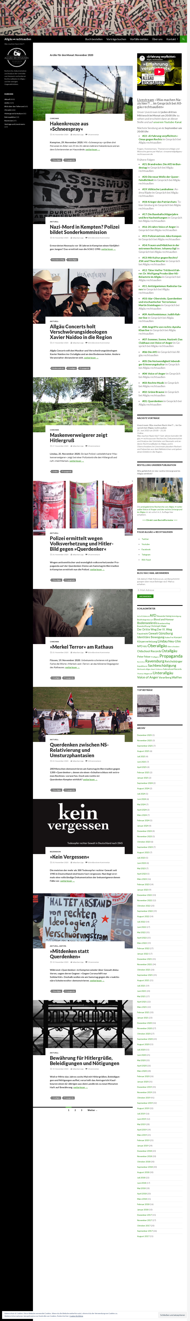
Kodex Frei (169, 637)
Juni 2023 (141, 863)
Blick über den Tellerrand (14, 106)
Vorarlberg (165, 677)
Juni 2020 (141, 1055)
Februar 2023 (143, 884)
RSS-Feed (146, 559)
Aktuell (54, 222)
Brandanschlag (58, 260)
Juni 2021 (141, 991)
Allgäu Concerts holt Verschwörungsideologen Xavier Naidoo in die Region (81, 331)
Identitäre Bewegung (150, 637)
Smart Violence (157, 669)
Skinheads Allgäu (144, 669)
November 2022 (144, 900)
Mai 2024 (141, 804)
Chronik (54, 118)
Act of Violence (143, 616)
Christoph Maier (159, 626)
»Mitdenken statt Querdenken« (69, 953)
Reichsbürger (174, 661)
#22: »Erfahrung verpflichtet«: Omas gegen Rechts (158, 137)
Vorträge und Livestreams (14, 124)
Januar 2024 (142, 825)
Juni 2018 (141, 1183)
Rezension (55, 852)
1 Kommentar (93, 134)
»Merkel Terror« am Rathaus (81, 647)
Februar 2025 (143, 772)
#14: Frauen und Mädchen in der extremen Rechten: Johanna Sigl (159, 247)
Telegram (146, 554)
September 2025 (145, 745)
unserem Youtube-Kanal (167, 122)
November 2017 (144, 1220)
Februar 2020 (143, 1076)
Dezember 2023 (144, 831)
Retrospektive (10, 117)
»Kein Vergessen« (69, 857)
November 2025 (144, 740)
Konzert (178, 637)
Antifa (62, 946)
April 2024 (142, 809)
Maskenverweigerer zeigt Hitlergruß (78, 437)
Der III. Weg (164, 629)
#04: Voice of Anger (154, 373)
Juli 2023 (141, 857)
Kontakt (171, 39)
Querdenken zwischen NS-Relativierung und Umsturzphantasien (79, 750)
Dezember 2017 (144, 1215)
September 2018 (145, 1167)
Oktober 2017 (143, 1225)
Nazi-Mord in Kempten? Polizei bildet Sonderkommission (84, 229)
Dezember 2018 (144, 1151)
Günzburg (166, 633)
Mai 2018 (141, 1188)
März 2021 (142, 1007)
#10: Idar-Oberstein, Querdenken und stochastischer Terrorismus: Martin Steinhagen (160, 302)
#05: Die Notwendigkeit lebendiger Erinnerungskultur (159, 363)
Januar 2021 (142, 1017)
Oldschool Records (149, 651)
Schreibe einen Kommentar (99, 238)
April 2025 (142, 767)
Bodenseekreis (58, 368)
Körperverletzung (147, 641)
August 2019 (143, 1108)
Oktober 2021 (143, 969)
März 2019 (142, 1135)
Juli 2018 (141, 1177)
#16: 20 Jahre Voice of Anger (159, 226)
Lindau (55, 471)
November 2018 (144, 1156)
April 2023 (142, 873)
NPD (139, 646)
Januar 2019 (142, 1145)
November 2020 (144, 1028)
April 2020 (142, 1065)
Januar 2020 (142, 1081)
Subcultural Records (172, 669)
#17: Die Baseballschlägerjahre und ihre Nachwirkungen (158, 216)
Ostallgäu (72, 368)
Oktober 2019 (143, 1097)
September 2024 (145, 783)
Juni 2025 (141, 761)
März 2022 (142, 943)
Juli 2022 (141, 921)
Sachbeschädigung (162, 665)
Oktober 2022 (143, 905)
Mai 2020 (141, 1060)
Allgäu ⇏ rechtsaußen (17, 39)
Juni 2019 (141, 1119)
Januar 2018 (142, 1209)
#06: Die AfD (149, 352)
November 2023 (144, 836)
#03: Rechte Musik (153, 382)
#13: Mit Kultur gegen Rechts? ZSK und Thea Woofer (158, 259)
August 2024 (143, 788)
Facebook (146, 549)
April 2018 (142, 1193)
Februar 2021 (143, 1012)
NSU (145, 646)
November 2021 (144, 964)
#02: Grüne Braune (153, 391)
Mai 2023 (141, 868)
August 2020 (143, 1044)
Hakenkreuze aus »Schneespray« (69, 126)
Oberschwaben (173, 646)
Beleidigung (176, 616)
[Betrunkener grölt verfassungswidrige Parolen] (148, 706)
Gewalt (153, 633)
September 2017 (145, 1231)
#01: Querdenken (152, 401)
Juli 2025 (141, 756)
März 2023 (142, 879)
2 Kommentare (94, 446)
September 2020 (145, 1039)
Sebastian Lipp (77, 134)
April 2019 (142, 1129)
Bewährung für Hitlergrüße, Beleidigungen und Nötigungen (84, 1060)
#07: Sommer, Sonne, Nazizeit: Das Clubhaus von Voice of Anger (160, 341)
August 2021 (143, 980)
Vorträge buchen (116, 39)
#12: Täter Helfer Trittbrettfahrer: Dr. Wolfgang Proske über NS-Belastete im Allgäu (159, 273)
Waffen (177, 677)
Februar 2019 (143, 1140)
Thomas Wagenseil (144, 673)
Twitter (145, 539)
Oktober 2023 (143, 841)
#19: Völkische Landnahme (157, 189)
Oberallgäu (56, 160)
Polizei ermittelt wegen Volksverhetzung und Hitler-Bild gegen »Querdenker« (82, 543)
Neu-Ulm (174, 641)
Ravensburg (154, 661)
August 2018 (143, 1172)
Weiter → (93, 1110)
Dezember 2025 (144, 735)
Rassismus (141, 662)
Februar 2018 (143, 1204)
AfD (153, 615)
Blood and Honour (164, 619)
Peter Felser (144, 656)
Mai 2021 (141, 996)
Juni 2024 (141, 799)
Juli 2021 (141, 985)
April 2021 (142, 1001)
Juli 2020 (141, 1049)
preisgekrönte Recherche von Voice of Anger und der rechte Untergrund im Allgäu (159, 509)
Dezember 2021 (144, 959)
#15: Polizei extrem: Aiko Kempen (161, 236)
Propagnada (70, 580)
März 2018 (142, 1199)
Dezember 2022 (144, 895)
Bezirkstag (141, 619)
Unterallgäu (163, 672)
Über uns (157, 39)
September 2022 (145, 911)
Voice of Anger (147, 677)
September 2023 (145, 847)
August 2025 (143, 751)
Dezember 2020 (144, 1023)
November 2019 (144, 1092)
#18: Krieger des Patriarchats (159, 201)
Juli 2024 (141, 793)
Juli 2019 (141, 1113)
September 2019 (145, 1103)
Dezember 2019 (144, 1087)
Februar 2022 (143, 948)
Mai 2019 (141, 1124)
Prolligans (155, 657)
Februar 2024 (143, 820)
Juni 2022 (141, 927)
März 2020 (142, 1071)
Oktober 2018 (143, 1161)
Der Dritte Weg (146, 629)
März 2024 (142, 815)
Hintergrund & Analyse (13, 113)
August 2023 (143, 852)
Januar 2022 (142, 953)
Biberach (150, 620)
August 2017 (143, 1236)
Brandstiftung (143, 626)
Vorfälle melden (139, 39)
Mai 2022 (141, 932)
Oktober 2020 (143, 1033)
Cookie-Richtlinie (76, 1316)
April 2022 (142, 937)
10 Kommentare (94, 761)
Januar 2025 (142, 777)
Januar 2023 (142, 889)
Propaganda (70, 160)
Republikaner (142, 666)
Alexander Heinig (164, 616)
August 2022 (143, 916)
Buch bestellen (94, 39)
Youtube (146, 544)
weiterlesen (93, 149)
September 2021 (145, 975)
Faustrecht (142, 633)
